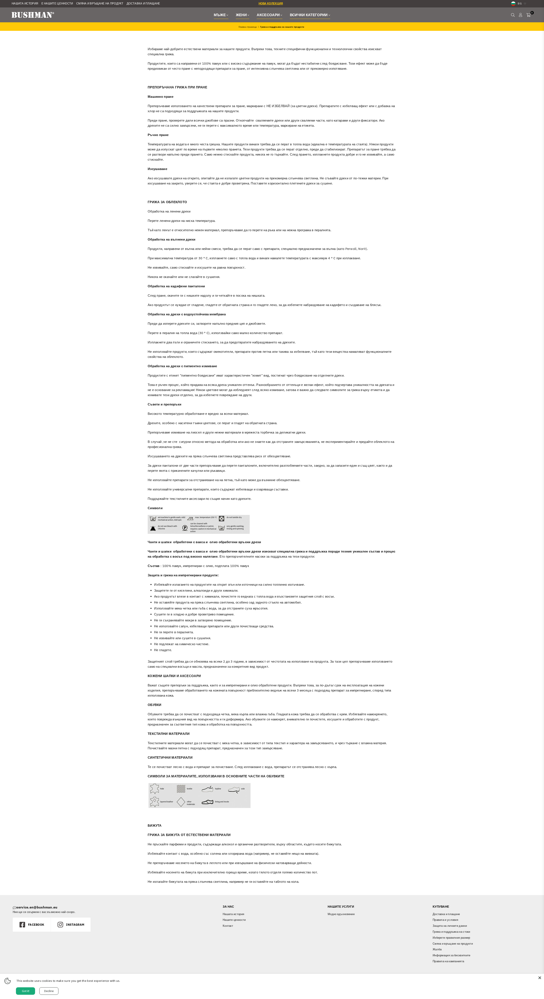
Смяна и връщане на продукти (453, 943)
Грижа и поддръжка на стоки (451, 932)
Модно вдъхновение (341, 914)
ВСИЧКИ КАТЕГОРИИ (309, 15)
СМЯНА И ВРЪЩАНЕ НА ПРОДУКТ (99, 3)
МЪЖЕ (220, 15)
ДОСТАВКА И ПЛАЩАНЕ (143, 3)
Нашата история (233, 914)
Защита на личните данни (450, 926)
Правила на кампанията (448, 961)
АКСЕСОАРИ (268, 15)
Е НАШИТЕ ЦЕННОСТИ (57, 3)
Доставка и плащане (446, 914)
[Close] (540, 978)
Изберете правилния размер (451, 937)
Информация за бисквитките (451, 955)
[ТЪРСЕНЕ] (513, 15)
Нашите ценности (234, 920)
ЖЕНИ (242, 15)
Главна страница (248, 27)
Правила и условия (445, 920)
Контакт (228, 926)
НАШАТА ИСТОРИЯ (25, 3)
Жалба (437, 949)
